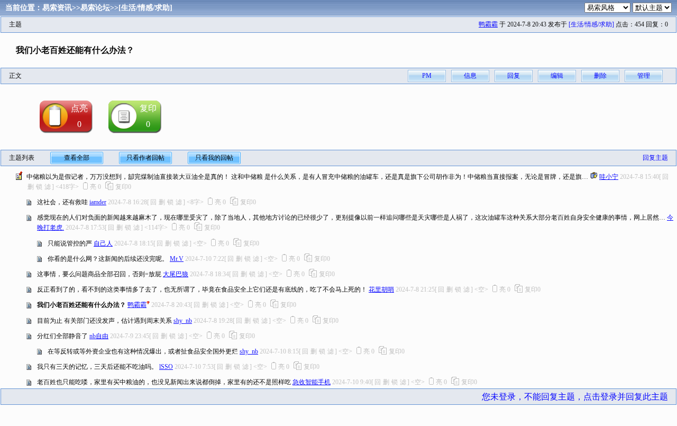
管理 (643, 75)
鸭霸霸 (488, 24)
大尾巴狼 (175, 274)
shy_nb (182, 320)
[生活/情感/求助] (145, 8)
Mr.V (177, 258)
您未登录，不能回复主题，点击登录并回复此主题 (575, 396)
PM (427, 75)
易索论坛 (95, 8)
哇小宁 (608, 176)
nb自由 (98, 336)
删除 (600, 75)
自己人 (103, 243)
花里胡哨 (381, 289)
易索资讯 (57, 8)
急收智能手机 (311, 382)
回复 (513, 75)
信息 (470, 75)
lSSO (166, 366)
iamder (97, 202)
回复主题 (655, 157)
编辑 (557, 75)
